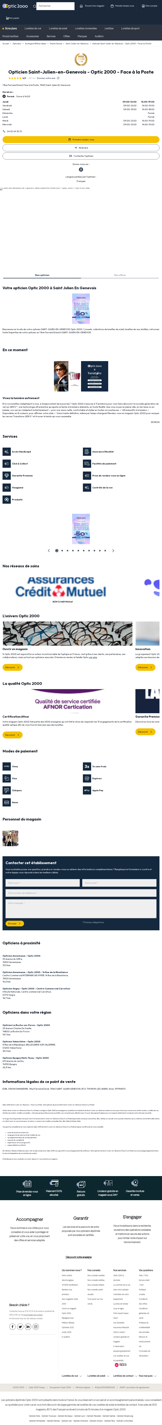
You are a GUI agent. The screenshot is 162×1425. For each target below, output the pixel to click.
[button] (49, 550)
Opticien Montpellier (37, 1421)
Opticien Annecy (96, 1421)
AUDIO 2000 (18, 1388)
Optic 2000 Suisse (37, 1388)
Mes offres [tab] (120, 275)
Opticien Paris (34, 1416)
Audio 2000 (66, 1332)
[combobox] (55, 6)
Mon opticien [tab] (42, 275)
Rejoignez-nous (68, 1318)
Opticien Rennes (53, 1421)
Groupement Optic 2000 (60, 1388)
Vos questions (146, 1270)
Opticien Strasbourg (125, 1416)
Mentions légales (83, 1388)
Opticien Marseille (94, 1416)
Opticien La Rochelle (124, 1421)
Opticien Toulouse (49, 1416)
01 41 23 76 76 (30, 1311)
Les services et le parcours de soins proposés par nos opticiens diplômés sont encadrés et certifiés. (81, 1231)
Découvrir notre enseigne (79, 1257)
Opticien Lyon (79, 1416)
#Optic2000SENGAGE (105, 1388)
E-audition (66, 1337)
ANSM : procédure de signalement (134, 1388)
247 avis (32, 78)
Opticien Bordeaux (65, 1416)
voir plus (93, 657)
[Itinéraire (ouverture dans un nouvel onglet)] (45, 187)
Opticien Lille (66, 1421)
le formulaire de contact (33, 1315)
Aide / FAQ (143, 1276)
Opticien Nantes (109, 1416)
